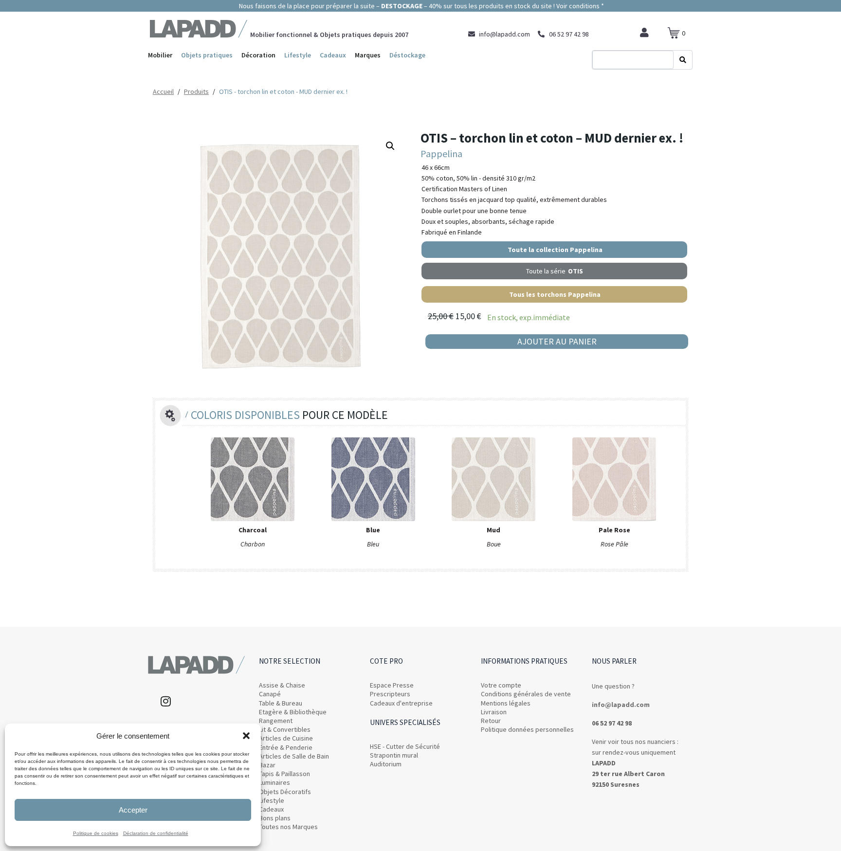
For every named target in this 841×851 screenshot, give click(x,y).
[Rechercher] (683, 60)
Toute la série (554, 271)
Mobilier (160, 55)
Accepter (133, 810)
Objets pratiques (207, 55)
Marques (368, 55)
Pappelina (441, 153)
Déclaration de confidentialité (155, 833)
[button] (246, 736)
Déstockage (407, 55)
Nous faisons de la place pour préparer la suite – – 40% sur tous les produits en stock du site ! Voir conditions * (421, 5)
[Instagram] (165, 701)
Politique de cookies (95, 833)
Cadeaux (333, 55)
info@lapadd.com (621, 704)
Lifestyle (297, 55)
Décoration (258, 55)
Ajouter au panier (557, 341)
